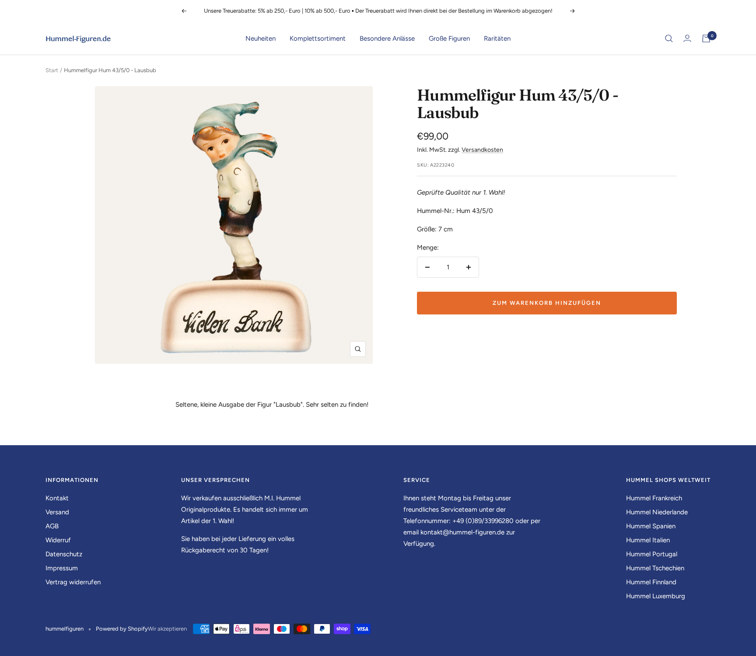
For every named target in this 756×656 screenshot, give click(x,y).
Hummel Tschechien (655, 568)
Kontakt (57, 498)
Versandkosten (482, 150)
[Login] (687, 38)
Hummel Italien (648, 540)
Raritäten (497, 38)
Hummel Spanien (651, 526)
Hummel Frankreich (654, 498)
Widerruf (58, 540)
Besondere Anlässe (387, 38)
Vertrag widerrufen (73, 582)
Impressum (62, 568)
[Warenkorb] (706, 38)
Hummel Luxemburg (655, 596)
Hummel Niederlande (657, 512)
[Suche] (669, 38)
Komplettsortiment (318, 38)
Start (52, 70)
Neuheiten (260, 38)
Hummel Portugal (651, 554)
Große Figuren (449, 38)
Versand (57, 512)
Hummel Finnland (651, 582)
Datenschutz (64, 554)
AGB (52, 526)
